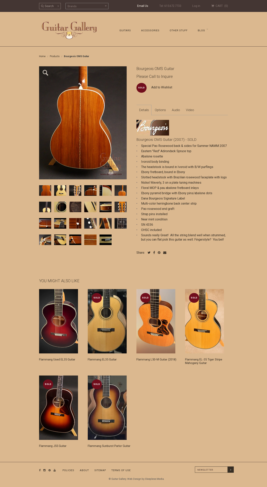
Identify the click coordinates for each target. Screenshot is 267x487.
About (84, 470)
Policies (68, 470)
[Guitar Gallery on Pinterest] (49, 470)
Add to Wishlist (161, 87)
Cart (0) (221, 6)
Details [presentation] (144, 110)
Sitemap (100, 470)
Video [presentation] (190, 110)
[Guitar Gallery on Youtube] (54, 470)
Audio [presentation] (176, 110)
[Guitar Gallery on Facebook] (40, 470)
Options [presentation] (160, 110)
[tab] (143, 110)
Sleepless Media (154, 478)
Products (55, 56)
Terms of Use (121, 470)
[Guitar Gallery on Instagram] (43, 470)
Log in (196, 6)
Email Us (142, 6)
